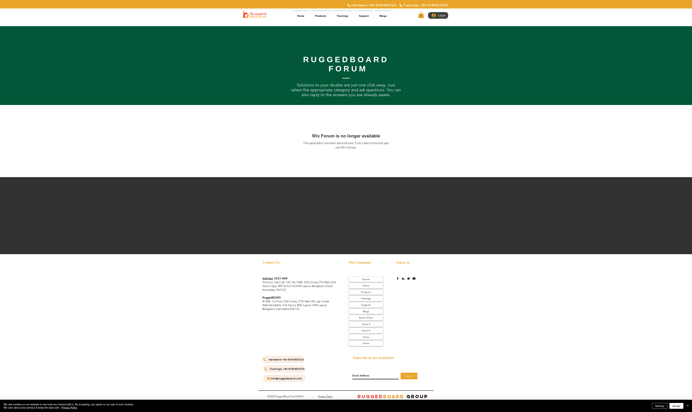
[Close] (688, 406)
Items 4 (366, 324)
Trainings (366, 298)
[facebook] (398, 278)
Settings (659, 406)
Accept (676, 406)
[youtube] (414, 278)
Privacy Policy (325, 396)
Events (366, 279)
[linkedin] (403, 278)
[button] (364, 14)
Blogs (366, 311)
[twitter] (408, 278)
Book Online (366, 317)
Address (267, 278)
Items (366, 337)
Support (366, 304)
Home (366, 285)
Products (366, 292)
